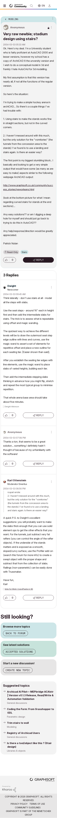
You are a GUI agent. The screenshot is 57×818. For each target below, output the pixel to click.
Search (31, 5)
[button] (6, 259)
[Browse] (5, 6)
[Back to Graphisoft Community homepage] (18, 5)
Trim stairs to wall (18, 722)
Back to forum (15, 633)
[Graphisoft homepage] (42, 780)
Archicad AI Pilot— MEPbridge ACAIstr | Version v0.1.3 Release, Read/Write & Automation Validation (30, 695)
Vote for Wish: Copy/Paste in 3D (19, 589)
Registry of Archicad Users (23, 732)
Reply (40, 259)
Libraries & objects (16, 750)
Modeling (11, 727)
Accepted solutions (19, 651)
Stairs (24, 252)
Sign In (51, 5)
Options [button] (52, 18)
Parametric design (16, 716)
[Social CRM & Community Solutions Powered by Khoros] (9, 788)
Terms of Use (37, 804)
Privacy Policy (19, 804)
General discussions (17, 703)
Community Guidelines (28, 807)
